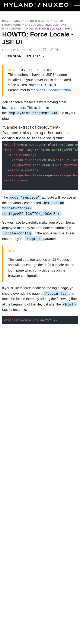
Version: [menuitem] (23, 56)
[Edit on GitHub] (51, 50)
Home (6, 21)
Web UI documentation (53, 90)
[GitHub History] (45, 50)
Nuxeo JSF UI (40, 21)
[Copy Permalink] (57, 50)
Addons (20, 21)
